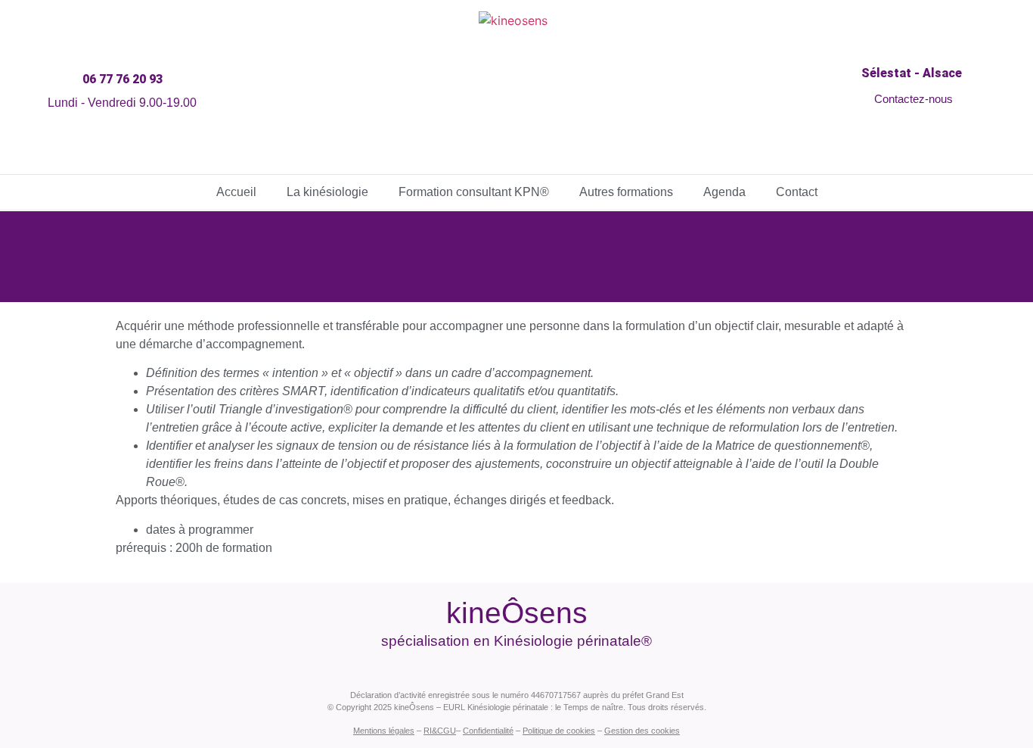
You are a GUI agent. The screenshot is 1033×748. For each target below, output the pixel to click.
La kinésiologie (327, 191)
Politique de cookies (559, 730)
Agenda (724, 191)
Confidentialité (488, 730)
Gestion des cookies (642, 730)
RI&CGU (439, 730)
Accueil (236, 191)
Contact (796, 191)
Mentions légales (383, 730)
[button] (119, 79)
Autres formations (626, 191)
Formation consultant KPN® (474, 191)
